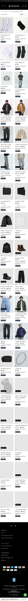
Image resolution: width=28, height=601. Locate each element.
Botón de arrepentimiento (14, 592)
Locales (3, 532)
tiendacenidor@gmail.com (7, 557)
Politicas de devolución (6, 545)
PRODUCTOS (8, 11)
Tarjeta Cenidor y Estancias (7, 538)
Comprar (3, 41)
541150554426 (4, 555)
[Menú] (2, 6)
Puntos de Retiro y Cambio (7, 535)
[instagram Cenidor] (11, 525)
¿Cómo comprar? (5, 543)
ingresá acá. (14, 590)
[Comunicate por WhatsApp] (25, 595)
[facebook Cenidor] (15, 525)
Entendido (24, 599)
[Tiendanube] (14, 595)
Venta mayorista (4, 548)
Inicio (2, 11)
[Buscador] (5, 6)
